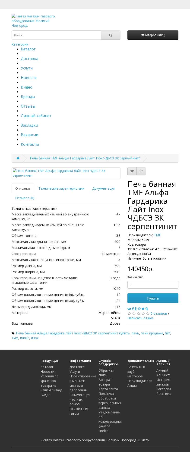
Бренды (28, 96)
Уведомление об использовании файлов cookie (110, 421)
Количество (135, 277)
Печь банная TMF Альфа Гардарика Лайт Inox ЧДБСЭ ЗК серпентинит (85, 158)
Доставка (29, 58)
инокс (24, 338)
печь (135, 333)
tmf (167, 333)
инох (34, 338)
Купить (153, 298)
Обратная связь (106, 372)
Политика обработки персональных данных (109, 400)
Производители (139, 381)
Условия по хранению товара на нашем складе (52, 383)
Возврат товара (105, 381)
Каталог (28, 49)
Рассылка (163, 393)
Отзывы (28, 106)
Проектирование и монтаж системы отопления (83, 383)
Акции (132, 385)
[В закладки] (132, 171)
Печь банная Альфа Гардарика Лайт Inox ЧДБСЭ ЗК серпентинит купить (73, 333)
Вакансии (29, 134)
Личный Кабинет (163, 372)
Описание (23, 188)
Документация (103, 188)
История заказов (163, 381)
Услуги (27, 68)
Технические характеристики (61, 188)
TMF (157, 235)
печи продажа (152, 333)
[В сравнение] (141, 171)
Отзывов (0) (24, 198)
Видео (26, 87)
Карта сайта (108, 389)
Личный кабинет (36, 115)
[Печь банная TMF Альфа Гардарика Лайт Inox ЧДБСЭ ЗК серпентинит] (66, 173)
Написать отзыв (140, 318)
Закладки (29, 125)
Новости (29, 77)
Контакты (30, 144)
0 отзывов (159, 313)
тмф (15, 338)
